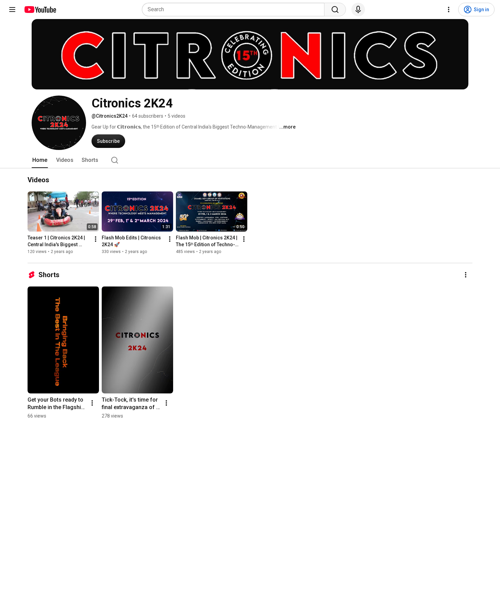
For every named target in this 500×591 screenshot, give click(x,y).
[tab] (40, 160)
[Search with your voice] (358, 9)
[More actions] (95, 239)
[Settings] (449, 9)
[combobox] (235, 9)
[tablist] (250, 160)
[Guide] (12, 9)
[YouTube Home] (40, 9)
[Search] (335, 9)
